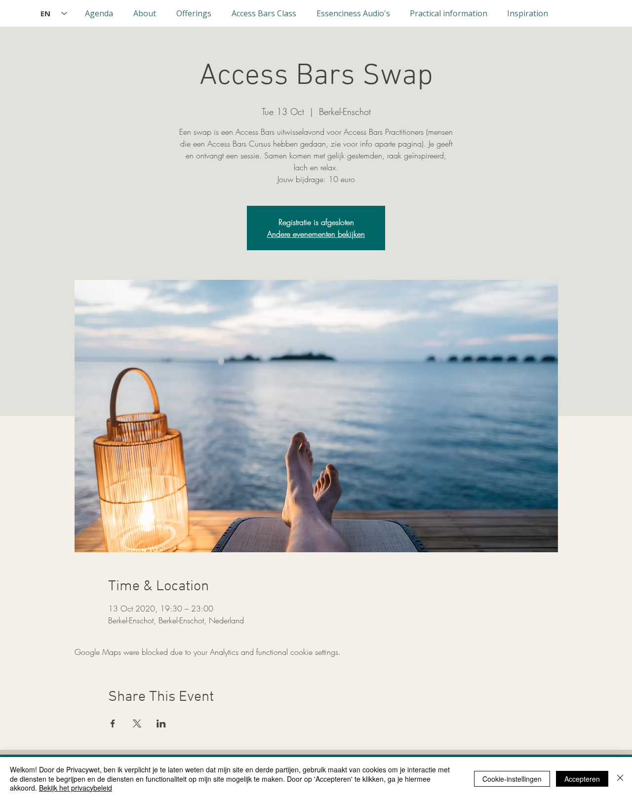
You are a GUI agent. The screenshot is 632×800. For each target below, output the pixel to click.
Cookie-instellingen (512, 779)
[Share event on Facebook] (113, 723)
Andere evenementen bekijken (316, 234)
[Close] (620, 778)
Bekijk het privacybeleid (75, 788)
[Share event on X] (137, 723)
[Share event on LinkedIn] (161, 723)
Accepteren (582, 779)
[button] (144, 13)
